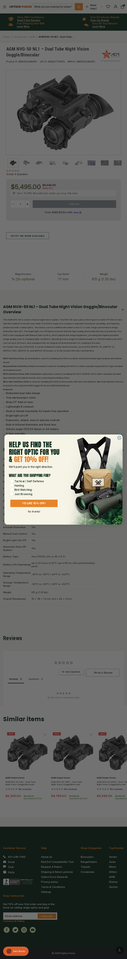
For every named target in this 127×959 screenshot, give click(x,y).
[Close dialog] (119, 437)
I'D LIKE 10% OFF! (34, 503)
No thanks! (34, 511)
